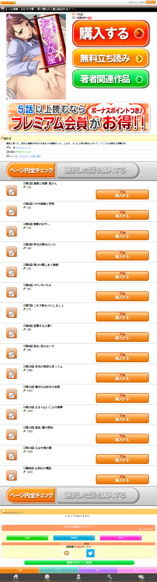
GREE (74, 537)
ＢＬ (98, 570)
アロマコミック (23, 148)
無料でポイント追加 (79, 562)
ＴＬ (59, 570)
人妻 (33, 156)
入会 (141, 580)
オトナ (137, 570)
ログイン (151, 2)
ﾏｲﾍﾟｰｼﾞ (78, 580)
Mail (121, 537)
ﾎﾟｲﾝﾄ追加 (47, 580)
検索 (109, 580)
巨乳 (38, 156)
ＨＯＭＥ (16, 580)
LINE (27, 537)
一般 (19, 570)
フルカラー (24, 156)
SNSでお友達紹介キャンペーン (108, 528)
